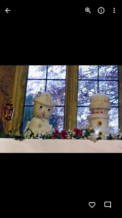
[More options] (114, 10)
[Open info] (101, 10)
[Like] (92, 205)
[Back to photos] (8, 10)
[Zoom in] (88, 10)
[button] (18, 109)
